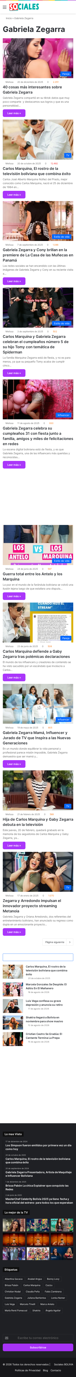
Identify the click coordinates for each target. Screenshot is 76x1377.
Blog (45, 1370)
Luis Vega (10, 1304)
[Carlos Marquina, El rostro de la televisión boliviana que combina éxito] (13, 972)
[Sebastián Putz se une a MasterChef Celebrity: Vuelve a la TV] (14, 1239)
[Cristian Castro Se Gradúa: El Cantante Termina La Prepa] (13, 1039)
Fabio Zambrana (53, 1291)
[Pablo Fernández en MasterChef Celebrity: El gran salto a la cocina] (38, 1239)
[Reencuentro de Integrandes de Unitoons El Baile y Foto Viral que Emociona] (38, 1253)
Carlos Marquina (31, 1285)
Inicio (8, 18)
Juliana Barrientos (36, 1297)
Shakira (36, 1310)
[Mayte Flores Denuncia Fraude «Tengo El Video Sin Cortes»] (62, 1253)
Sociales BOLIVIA (63, 1364)
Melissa (9, 82)
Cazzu (49, 1285)
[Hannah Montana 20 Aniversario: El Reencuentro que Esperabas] (14, 1253)
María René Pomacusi (16, 1310)
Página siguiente (54, 942)
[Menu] (4, 8)
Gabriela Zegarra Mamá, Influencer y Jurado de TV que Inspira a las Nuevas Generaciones (37, 737)
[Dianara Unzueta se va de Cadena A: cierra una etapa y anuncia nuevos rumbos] (38, 1225)
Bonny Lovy (53, 1279)
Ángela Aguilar (53, 1310)
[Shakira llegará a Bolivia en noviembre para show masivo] (13, 1023)
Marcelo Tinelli (27, 1304)
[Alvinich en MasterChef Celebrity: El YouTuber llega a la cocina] (62, 1239)
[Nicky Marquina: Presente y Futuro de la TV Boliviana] (62, 1225)
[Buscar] (71, 8)
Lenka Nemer (58, 1297)
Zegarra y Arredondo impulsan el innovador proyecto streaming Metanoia (32, 905)
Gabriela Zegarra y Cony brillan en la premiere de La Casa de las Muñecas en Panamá (38, 255)
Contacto (56, 1370)
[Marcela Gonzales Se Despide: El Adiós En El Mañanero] (13, 989)
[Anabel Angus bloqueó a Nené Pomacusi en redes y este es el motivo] (14, 1225)
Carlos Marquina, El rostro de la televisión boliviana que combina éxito (46, 970)
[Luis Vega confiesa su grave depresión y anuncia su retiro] (13, 1006)
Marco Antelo (47, 1304)
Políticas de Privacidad (27, 1370)
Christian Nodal (13, 1291)
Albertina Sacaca (14, 1279)
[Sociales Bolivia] (24, 7)
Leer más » (14, 113)
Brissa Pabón (11, 1285)
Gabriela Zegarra (13, 1297)
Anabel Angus (35, 1279)
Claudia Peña (33, 1291)
